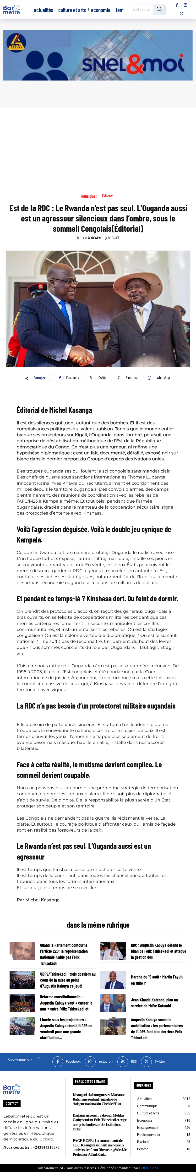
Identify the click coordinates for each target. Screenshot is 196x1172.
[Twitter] (181, 14)
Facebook (73, 1061)
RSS (134, 1061)
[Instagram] (185, 5)
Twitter (160, 1061)
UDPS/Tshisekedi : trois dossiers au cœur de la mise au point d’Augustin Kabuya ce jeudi (68, 980)
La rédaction (94, 237)
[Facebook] (177, 5)
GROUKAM (148, 1168)
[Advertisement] (98, 143)
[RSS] (122, 1061)
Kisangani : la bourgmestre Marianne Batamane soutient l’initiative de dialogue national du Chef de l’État (99, 1099)
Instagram (105, 1061)
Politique (107, 195)
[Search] (159, 10)
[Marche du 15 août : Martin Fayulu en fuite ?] (113, 980)
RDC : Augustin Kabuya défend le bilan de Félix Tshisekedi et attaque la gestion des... (158, 951)
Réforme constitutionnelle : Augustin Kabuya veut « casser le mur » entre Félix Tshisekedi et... (66, 1002)
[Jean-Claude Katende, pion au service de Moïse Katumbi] (113, 1003)
